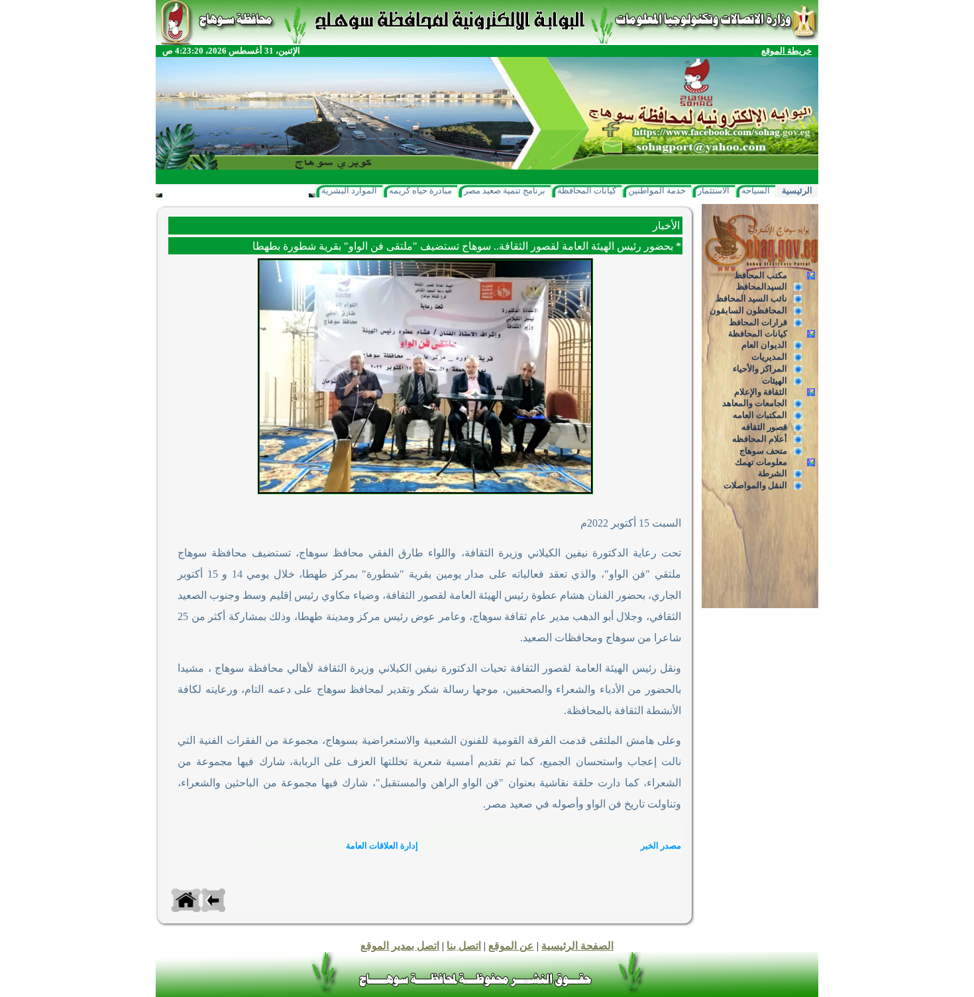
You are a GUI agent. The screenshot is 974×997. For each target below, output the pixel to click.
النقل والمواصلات (755, 485)
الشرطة (772, 473)
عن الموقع (511, 945)
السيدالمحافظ (761, 286)
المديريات (769, 357)
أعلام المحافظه (759, 439)
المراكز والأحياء (760, 369)
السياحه (755, 190)
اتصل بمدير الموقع (399, 945)
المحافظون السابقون (748, 310)
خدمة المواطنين (657, 190)
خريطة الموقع (786, 51)
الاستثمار (714, 190)
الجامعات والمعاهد (754, 403)
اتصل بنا (464, 945)
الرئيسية (797, 190)
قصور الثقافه (764, 427)
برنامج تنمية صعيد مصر (504, 190)
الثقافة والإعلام (760, 392)
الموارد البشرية (349, 190)
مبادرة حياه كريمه (420, 190)
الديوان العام (764, 345)
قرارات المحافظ (758, 322)
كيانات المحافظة (586, 190)
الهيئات (774, 381)
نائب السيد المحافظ (751, 298)
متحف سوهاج (763, 451)
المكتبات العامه (760, 415)
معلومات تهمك (761, 462)
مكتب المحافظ (760, 275)
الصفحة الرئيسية (577, 945)
